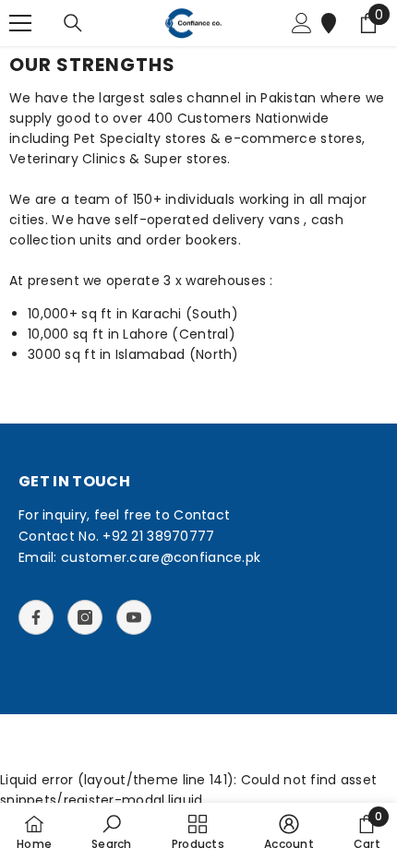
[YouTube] (133, 617)
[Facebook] (36, 617)
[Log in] (302, 23)
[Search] (73, 23)
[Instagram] (84, 617)
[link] (112, 831)
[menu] (20, 23)
